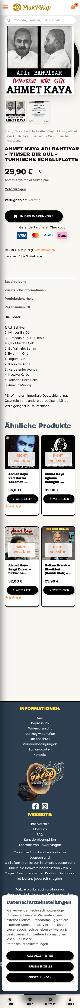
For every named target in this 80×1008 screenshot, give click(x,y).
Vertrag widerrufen (40, 733)
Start (8, 131)
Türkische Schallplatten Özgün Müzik (39, 131)
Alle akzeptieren (40, 955)
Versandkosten (45, 250)
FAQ (40, 834)
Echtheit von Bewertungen (40, 845)
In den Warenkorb (37, 216)
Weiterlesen (24, 498)
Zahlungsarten (40, 749)
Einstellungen (40, 977)
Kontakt (40, 754)
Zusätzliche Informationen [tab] (25, 290)
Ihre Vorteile (40, 824)
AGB (40, 717)
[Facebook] (35, 806)
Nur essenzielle (40, 966)
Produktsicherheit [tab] (19, 299)
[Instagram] (44, 806)
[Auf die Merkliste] (41, 172)
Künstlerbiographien (40, 839)
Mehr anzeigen (15, 189)
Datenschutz (40, 738)
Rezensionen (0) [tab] (17, 307)
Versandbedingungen (40, 744)
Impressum (40, 723)
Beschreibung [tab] (15, 282)
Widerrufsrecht (40, 728)
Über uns (40, 829)
